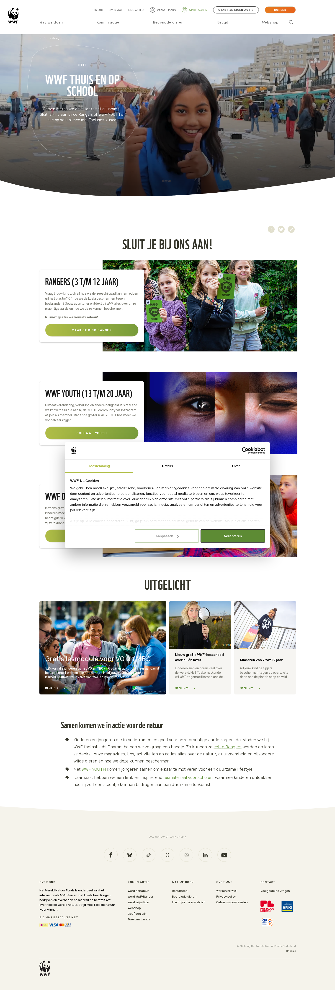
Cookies (291, 951)
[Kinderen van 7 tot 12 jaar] (265, 647)
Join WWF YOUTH (92, 433)
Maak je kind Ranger (92, 330)
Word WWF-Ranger (140, 896)
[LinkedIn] (205, 855)
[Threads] (167, 855)
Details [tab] (167, 466)
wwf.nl (44, 38)
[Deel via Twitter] (281, 229)
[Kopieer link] (291, 229)
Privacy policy (226, 896)
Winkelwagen (197, 10)
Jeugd (222, 22)
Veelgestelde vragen (275, 891)
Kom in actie (108, 22)
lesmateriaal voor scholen (188, 777)
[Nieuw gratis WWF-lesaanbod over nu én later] (200, 647)
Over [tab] (236, 466)
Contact (97, 10)
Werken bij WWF (226, 891)
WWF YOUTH (94, 769)
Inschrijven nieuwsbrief (188, 902)
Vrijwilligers (166, 10)
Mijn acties (136, 10)
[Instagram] (186, 855)
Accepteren (233, 536)
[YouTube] (224, 855)
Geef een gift (137, 913)
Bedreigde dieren (168, 22)
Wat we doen (51, 22)
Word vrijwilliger (138, 902)
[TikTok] (148, 855)
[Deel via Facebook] (271, 229)
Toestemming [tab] (99, 466)
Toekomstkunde (139, 919)
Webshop (270, 22)
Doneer (280, 9)
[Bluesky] (130, 855)
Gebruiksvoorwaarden (232, 902)
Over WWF (115, 10)
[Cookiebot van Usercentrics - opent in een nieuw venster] (245, 450)
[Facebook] (111, 855)
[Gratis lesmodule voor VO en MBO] (102, 647)
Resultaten (180, 891)
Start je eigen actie (235, 9)
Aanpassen (164, 536)
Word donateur (138, 891)
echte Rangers (227, 746)
